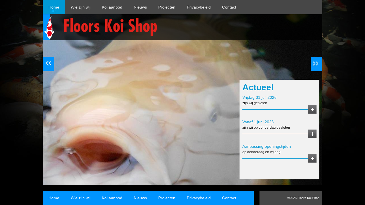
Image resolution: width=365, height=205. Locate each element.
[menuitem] (54, 7)
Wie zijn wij (80, 7)
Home (53, 7)
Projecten (166, 7)
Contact (229, 7)
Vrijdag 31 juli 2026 (259, 97)
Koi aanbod (112, 7)
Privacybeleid (199, 7)
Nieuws (140, 7)
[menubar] (142, 7)
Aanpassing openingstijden (266, 146)
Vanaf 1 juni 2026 (258, 122)
